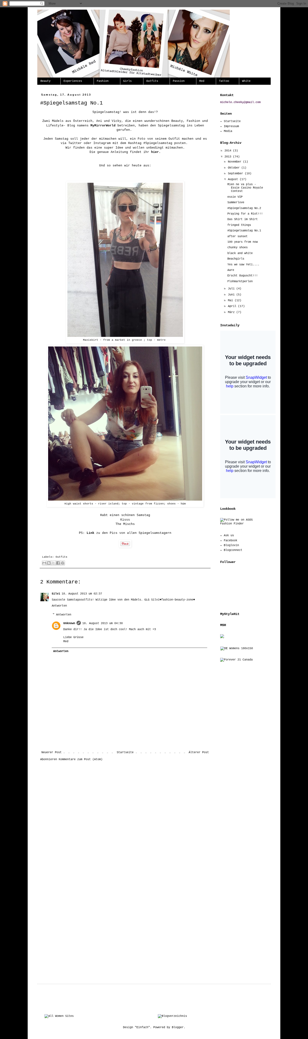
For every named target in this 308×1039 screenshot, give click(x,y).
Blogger (178, 1027)
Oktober (234, 168)
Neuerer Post (51, 752)
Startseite (125, 752)
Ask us (229, 535)
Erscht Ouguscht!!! (242, 275)
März (232, 312)
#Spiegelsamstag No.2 (244, 208)
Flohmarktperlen (240, 281)
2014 (229, 150)
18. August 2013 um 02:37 (82, 593)
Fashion (103, 81)
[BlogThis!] (48, 563)
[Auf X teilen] (53, 563)
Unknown (69, 623)
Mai (231, 300)
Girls (127, 81)
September (236, 173)
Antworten (59, 606)
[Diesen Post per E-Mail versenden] (44, 563)
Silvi (56, 593)
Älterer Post (199, 752)
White (246, 81)
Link (90, 533)
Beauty (45, 81)
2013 (229, 156)
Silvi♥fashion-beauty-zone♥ (173, 599)
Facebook (230, 540)
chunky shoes (237, 247)
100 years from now (242, 242)
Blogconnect (233, 550)
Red (201, 81)
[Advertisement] (125, 737)
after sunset (237, 236)
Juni (232, 294)
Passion (179, 81)
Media (228, 131)
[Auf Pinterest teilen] (62, 563)
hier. (156, 152)
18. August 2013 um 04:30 (102, 623)
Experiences (73, 81)
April (233, 306)
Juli (232, 288)
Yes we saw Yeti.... (243, 264)
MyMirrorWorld (103, 125)
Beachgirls (235, 259)
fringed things (239, 225)
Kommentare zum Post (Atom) (81, 759)
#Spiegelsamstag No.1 (244, 230)
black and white (240, 253)
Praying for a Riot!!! (245, 214)
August (234, 179)
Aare (230, 270)
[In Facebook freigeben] (58, 563)
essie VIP (235, 197)
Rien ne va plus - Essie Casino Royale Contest (245, 188)
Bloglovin (231, 545)
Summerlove (235, 202)
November (235, 161)
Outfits (152, 81)
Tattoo (224, 81)
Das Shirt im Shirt (242, 219)
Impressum (231, 126)
